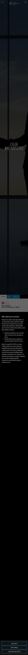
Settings (14, 647)
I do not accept (14, 651)
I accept (14, 643)
